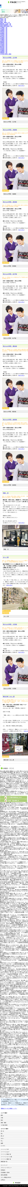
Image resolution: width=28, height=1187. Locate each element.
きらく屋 (6, 557)
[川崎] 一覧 (3, 20)
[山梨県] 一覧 (3, 30)
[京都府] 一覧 (3, 37)
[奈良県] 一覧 (3, 44)
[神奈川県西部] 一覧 (5, 25)
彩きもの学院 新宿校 (10, 202)
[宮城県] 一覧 (3, 39)
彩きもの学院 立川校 (10, 57)
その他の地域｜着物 (5, 54)
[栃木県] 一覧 (3, 36)
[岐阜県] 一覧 (3, 46)
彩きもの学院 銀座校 (10, 419)
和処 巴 (6, 493)
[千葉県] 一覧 (3, 27)
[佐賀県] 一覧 (3, 49)
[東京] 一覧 (3, 21)
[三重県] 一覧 (3, 40)
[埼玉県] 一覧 (3, 28)
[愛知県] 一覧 (3, 41)
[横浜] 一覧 (3, 18)
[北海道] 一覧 (3, 32)
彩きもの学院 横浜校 (10, 346)
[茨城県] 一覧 (3, 50)
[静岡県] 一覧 (3, 34)
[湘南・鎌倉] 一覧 (5, 22)
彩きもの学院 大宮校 (10, 624)
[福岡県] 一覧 (3, 42)
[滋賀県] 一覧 (3, 51)
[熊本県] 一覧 (3, 47)
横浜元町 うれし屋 (9, 696)
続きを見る (21, 85)
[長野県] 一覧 (3, 31)
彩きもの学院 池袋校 (10, 130)
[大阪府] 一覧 (3, 35)
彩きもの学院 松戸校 (10, 274)
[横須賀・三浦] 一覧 (5, 23)
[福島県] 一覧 (3, 52)
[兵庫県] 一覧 (3, 45)
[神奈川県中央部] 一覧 (6, 26)
